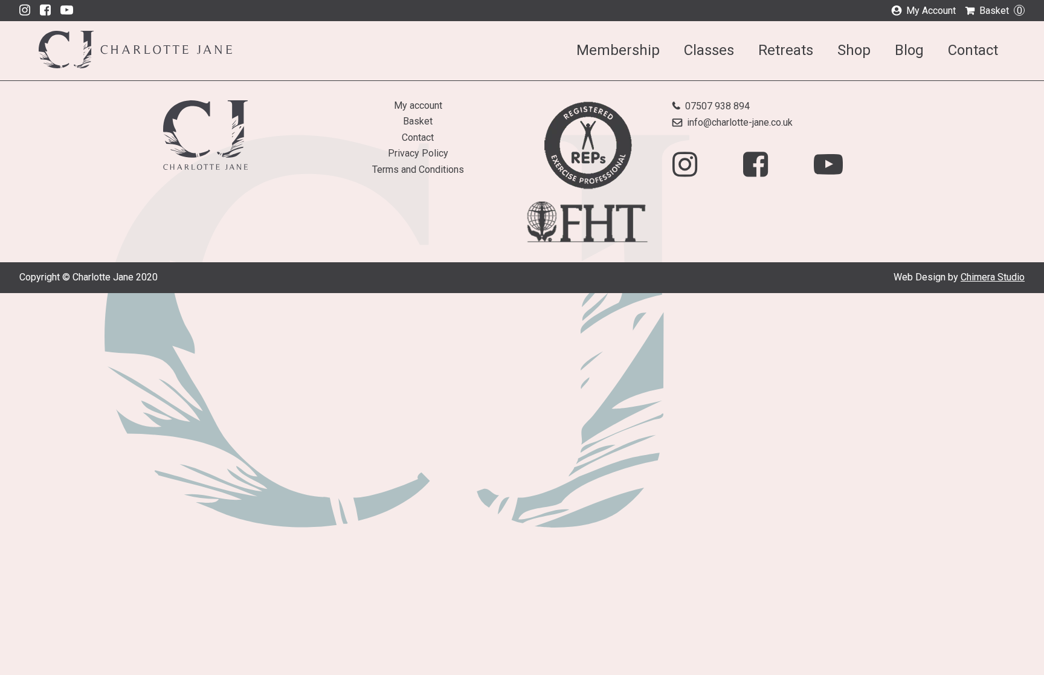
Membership (618, 50)
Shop (854, 50)
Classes (709, 50)
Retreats (785, 50)
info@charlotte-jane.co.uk (740, 122)
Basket (1000, 10)
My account (418, 105)
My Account (931, 10)
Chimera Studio (993, 277)
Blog (909, 50)
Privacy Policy (418, 153)
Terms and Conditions (418, 169)
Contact (973, 50)
